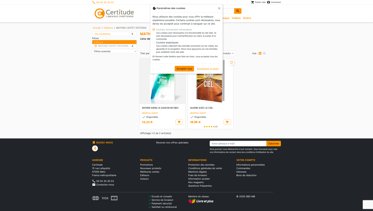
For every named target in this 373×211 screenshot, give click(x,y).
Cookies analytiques (167, 42)
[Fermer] (219, 8)
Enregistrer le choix (208, 68)
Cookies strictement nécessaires (174, 29)
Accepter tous (184, 68)
